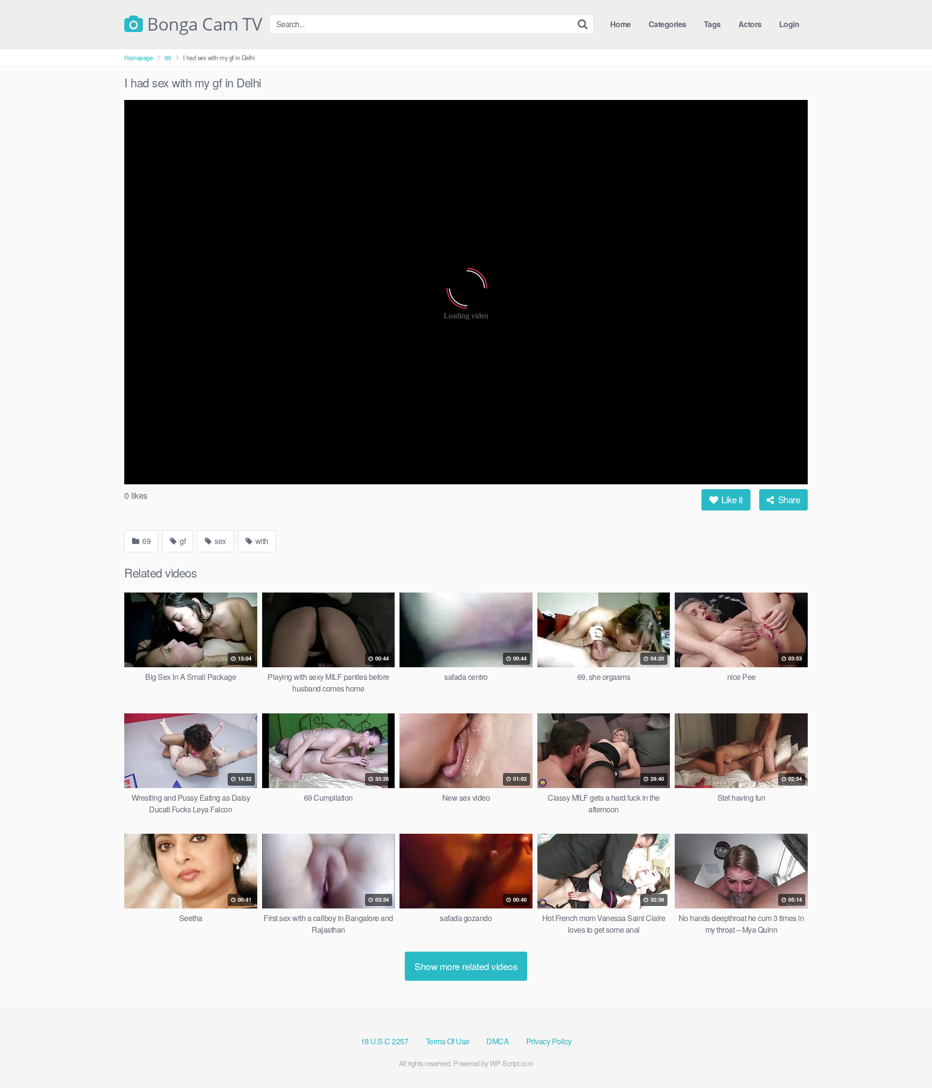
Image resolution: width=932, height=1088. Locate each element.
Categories (667, 24)
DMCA (497, 1041)
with (260, 540)
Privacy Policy (549, 1041)
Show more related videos (466, 966)
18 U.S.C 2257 (385, 1041)
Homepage (138, 57)
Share (788, 499)
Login (789, 24)
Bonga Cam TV (202, 24)
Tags (712, 24)
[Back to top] (905, 1057)
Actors (750, 24)
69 (168, 57)
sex (219, 540)
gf (182, 540)
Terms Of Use (447, 1041)
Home (620, 24)
